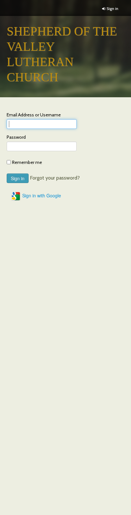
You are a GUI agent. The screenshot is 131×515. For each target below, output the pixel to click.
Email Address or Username (34, 115)
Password (16, 137)
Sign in (112, 8)
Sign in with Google (41, 195)
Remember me (27, 162)
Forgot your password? (55, 178)
